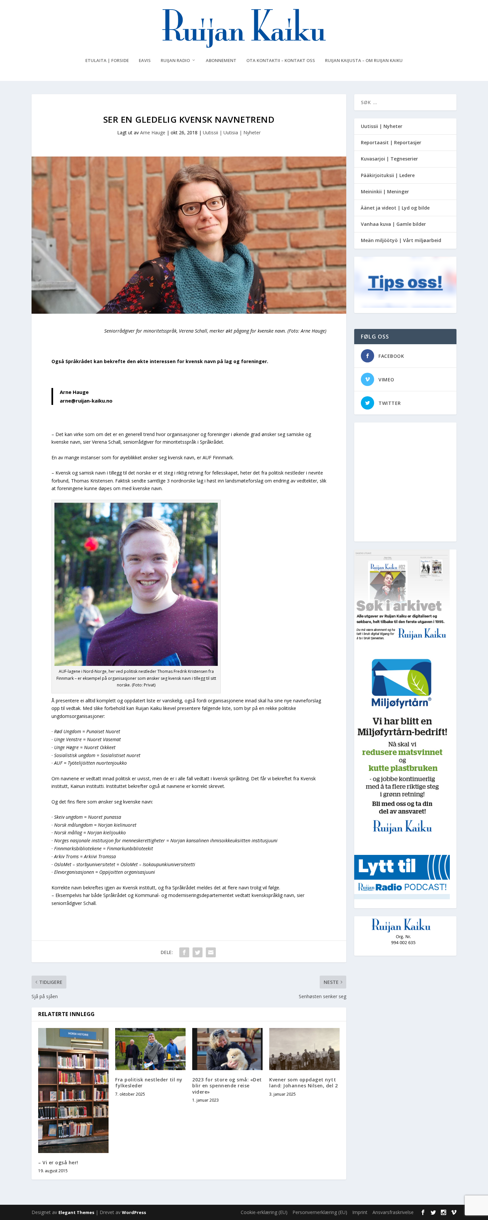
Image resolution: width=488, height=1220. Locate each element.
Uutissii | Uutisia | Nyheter (232, 132)
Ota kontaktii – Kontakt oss (280, 60)
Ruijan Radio (175, 60)
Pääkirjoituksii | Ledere (388, 175)
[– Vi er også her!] (73, 1090)
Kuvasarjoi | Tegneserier (389, 159)
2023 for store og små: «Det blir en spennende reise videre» (227, 1085)
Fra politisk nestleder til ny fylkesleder (149, 1082)
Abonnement (221, 60)
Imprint (359, 1212)
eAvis (145, 60)
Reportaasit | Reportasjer (391, 142)
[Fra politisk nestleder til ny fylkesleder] (150, 1049)
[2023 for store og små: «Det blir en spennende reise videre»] (227, 1049)
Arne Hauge (152, 132)
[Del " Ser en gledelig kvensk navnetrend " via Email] (210, 952)
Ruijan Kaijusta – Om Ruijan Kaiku (364, 60)
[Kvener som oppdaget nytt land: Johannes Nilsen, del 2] (304, 1049)
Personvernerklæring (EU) (319, 1212)
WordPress (134, 1212)
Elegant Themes (76, 1212)
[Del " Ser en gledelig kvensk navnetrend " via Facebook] (184, 952)
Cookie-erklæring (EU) (264, 1212)
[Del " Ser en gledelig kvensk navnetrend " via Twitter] (197, 952)
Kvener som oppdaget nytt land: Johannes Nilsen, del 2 (303, 1082)
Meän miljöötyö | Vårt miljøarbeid (401, 240)
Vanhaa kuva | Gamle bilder (393, 224)
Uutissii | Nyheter (381, 126)
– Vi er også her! (58, 1162)
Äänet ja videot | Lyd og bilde (395, 208)
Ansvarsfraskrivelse (393, 1212)
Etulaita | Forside (107, 60)
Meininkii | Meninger (385, 191)
